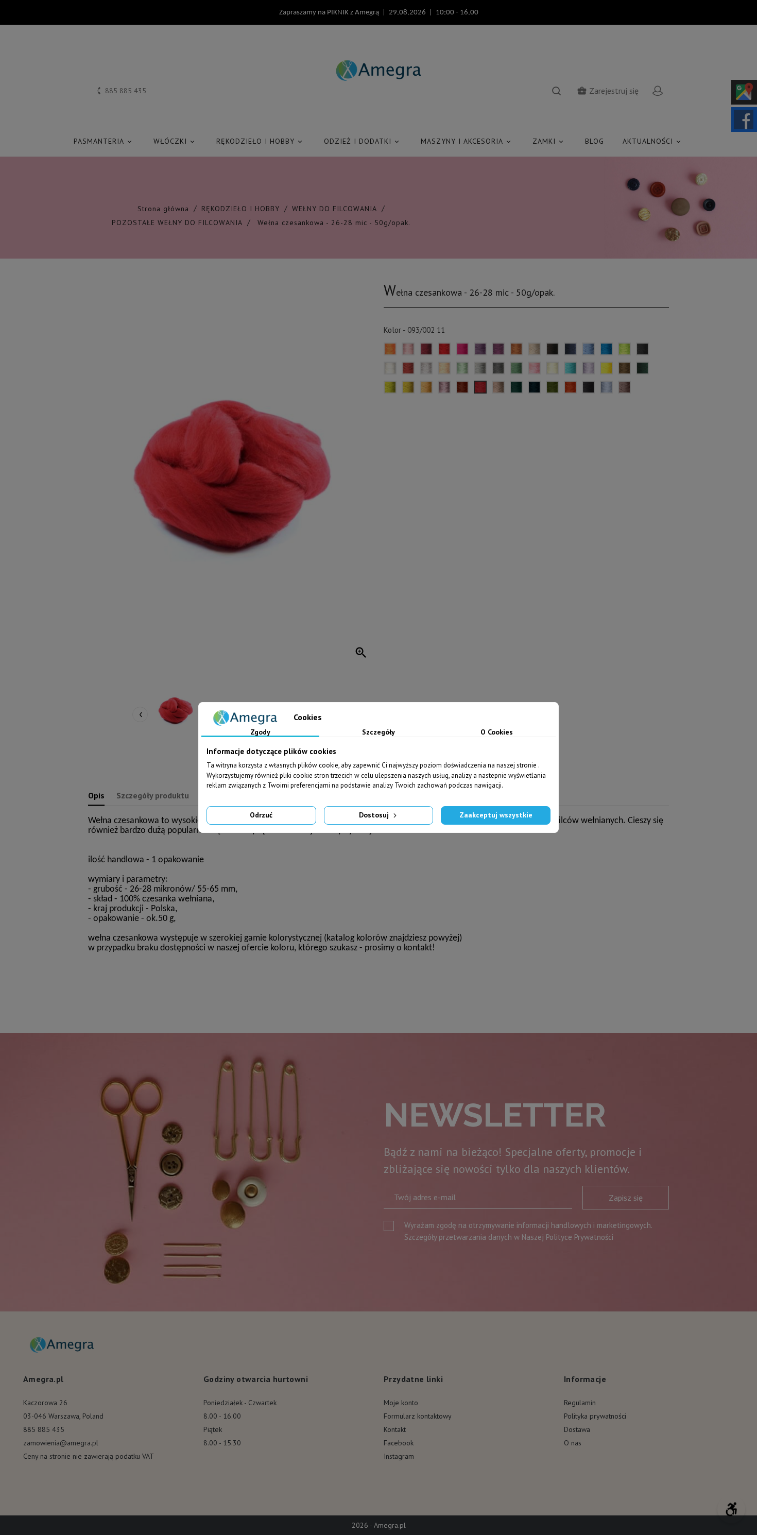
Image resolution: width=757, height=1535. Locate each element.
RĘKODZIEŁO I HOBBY (260, 141)
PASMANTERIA (103, 141)
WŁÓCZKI (174, 141)
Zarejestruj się (608, 91)
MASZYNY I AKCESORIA (466, 141)
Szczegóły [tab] (378, 732)
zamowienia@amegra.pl (60, 1442)
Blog (594, 141)
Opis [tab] (96, 795)
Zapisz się (626, 1197)
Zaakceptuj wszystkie (495, 815)
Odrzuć (261, 815)
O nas (572, 1442)
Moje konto (401, 1402)
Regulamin (580, 1402)
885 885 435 (43, 1429)
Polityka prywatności (595, 1416)
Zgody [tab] (260, 732)
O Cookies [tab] (496, 732)
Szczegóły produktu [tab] (152, 795)
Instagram (399, 1456)
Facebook (399, 1442)
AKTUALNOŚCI (652, 141)
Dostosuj (375, 815)
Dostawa (577, 1429)
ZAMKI (548, 141)
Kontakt (395, 1429)
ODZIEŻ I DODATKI (362, 141)
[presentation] (140, 714)
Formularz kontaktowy (418, 1416)
